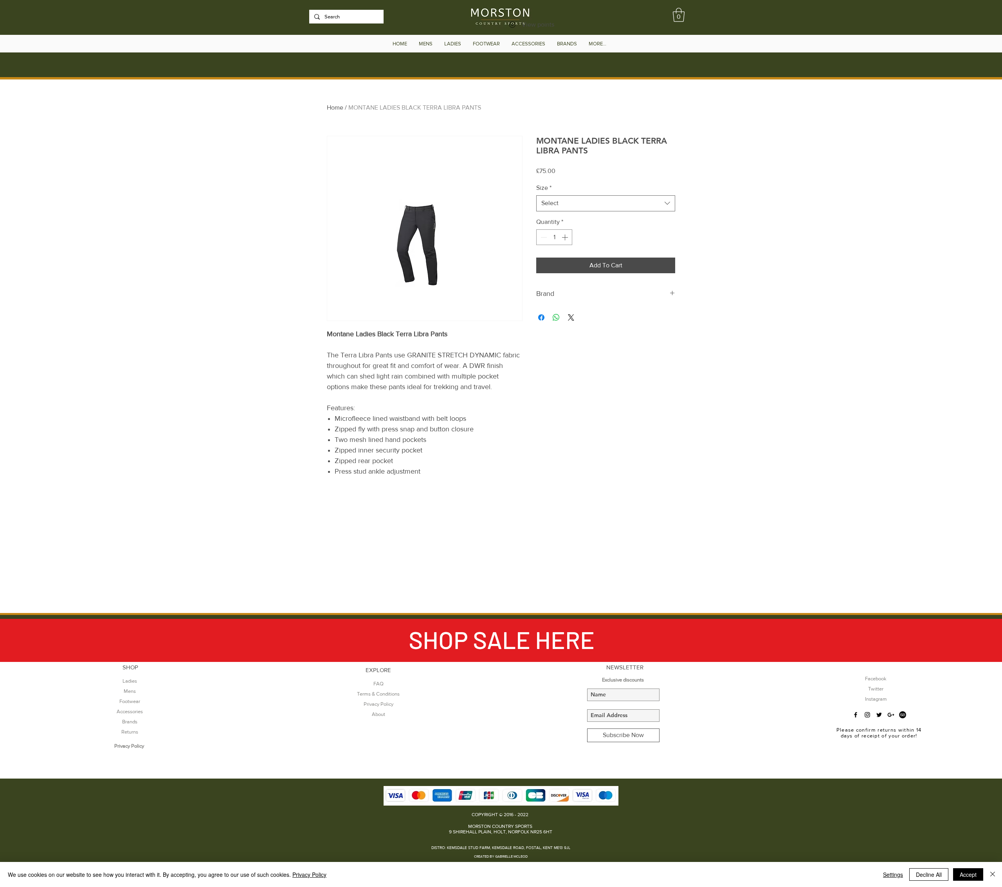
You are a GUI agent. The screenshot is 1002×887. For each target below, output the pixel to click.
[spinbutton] (554, 237)
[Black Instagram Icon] (867, 714)
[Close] (992, 874)
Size (543, 187)
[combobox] (605, 203)
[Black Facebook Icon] (855, 714)
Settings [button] (893, 874)
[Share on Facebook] (541, 317)
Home (335, 107)
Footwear (129, 701)
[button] (679, 15)
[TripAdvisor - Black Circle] (902, 714)
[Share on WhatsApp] (556, 317)
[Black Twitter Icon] (879, 714)
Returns (129, 732)
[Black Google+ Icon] (890, 714)
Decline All (929, 874)
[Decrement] (542, 237)
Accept (968, 874)
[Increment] (565, 237)
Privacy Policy (309, 874)
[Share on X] (571, 317)
